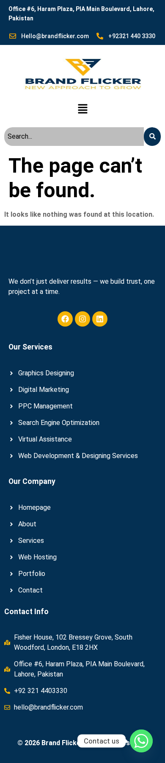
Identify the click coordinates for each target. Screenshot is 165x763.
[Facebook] (65, 319)
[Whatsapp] (141, 740)
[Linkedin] (99, 319)
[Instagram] (82, 319)
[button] (82, 109)
